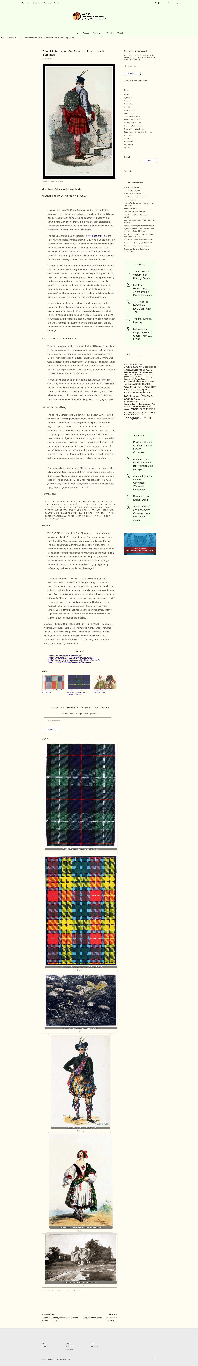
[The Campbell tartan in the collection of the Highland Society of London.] (79, 682)
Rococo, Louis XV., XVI (132, 123)
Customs (127, 379)
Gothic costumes (141, 384)
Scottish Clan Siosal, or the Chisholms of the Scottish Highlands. (74, 660)
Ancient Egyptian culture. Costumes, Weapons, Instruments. (142, 483)
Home (76, 33)
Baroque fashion (148, 372)
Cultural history (147, 377)
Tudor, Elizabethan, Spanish (134, 116)
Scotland (18, 38)
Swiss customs (140, 415)
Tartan (82, 1291)
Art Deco (127, 148)
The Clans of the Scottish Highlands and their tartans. (69, 662)
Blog (92, 1343)
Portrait (140, 406)
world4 (50, 58)
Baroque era (136, 372)
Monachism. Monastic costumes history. (138, 240)
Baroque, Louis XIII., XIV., (133, 119)
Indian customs (135, 390)
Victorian (127, 138)
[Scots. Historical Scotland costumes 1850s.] (105, 682)
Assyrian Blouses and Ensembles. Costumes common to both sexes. (142, 513)
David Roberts (135, 379)
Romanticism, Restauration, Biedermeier (139, 132)
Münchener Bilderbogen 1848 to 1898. (138, 243)
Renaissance (129, 113)
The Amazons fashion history (134, 211)
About (56, 3)
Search (127, 157)
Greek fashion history (132, 190)
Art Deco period (147, 366)
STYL (133, 415)
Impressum (69, 1349)
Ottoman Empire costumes (141, 404)
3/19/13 (44, 58)
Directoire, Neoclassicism (133, 126)
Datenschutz (69, 1346)
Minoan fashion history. (132, 194)
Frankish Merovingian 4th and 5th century (139, 226)
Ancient (127, 94)
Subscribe (52, 730)
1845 (49, 1291)
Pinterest (155, 3)
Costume (97, 33)
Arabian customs (137, 364)
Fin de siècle (128, 141)
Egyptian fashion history (133, 187)
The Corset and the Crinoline (134, 197)
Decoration (144, 379)
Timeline (35, 3)
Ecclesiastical (131, 381)
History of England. (144, 387)
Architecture (131, 366)
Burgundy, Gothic (130, 110)
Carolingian (128, 104)
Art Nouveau (128, 144)
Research (47, 3)
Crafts (139, 377)
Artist (127, 369)
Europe (10, 38)
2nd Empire (128, 135)
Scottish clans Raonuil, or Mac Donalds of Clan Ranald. (70, 658)
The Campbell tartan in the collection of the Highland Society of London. (77, 692)
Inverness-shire (95, 236)
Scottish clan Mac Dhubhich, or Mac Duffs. (65, 656)
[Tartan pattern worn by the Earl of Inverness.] (53, 682)
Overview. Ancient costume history (136, 246)
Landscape (144, 392)
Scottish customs (76, 1291)
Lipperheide (136, 396)
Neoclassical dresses (143, 402)
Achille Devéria (128, 364)
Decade (24, 3)
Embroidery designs (143, 381)
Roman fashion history (132, 208)
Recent (86, 33)
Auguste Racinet (137, 370)
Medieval (127, 107)
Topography (132, 418)
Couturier (133, 377)
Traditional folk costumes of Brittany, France (141, 275)
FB (158, 3)
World (109, 33)
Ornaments (128, 404)
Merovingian (128, 101)
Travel (120, 33)
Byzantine (127, 98)
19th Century (55, 1291)
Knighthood (134, 393)
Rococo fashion (136, 412)
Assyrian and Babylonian (133, 200)
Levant (128, 395)
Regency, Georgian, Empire (134, 129)
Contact (44, 1346)
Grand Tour (131, 386)
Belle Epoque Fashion (131, 375)
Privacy (67, 1343)
